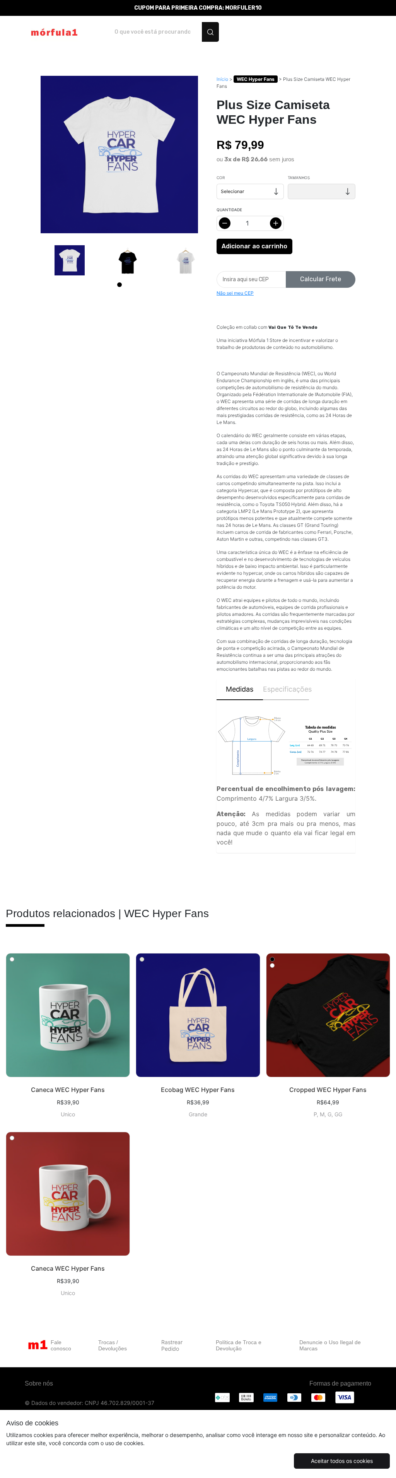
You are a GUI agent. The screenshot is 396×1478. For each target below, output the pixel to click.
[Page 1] (119, 284)
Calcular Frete (320, 279)
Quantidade (229, 209)
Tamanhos (299, 177)
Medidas (239, 689)
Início (222, 79)
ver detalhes (67, 1015)
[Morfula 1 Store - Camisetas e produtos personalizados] (53, 32)
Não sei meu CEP (235, 293)
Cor (221, 177)
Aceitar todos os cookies (342, 1460)
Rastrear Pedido (172, 1345)
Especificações (286, 689)
